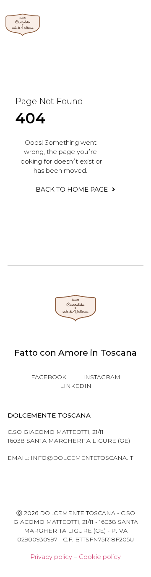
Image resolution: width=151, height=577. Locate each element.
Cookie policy (100, 557)
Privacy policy (51, 557)
